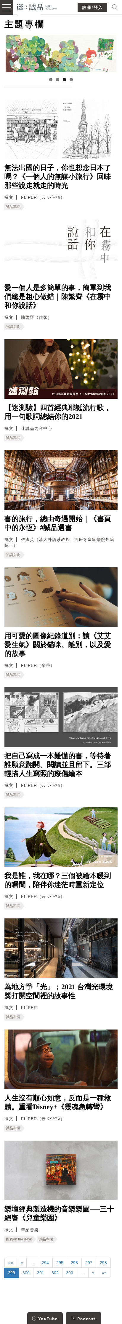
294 (45, 1262)
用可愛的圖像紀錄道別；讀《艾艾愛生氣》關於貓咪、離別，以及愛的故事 (57, 644)
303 (69, 1272)
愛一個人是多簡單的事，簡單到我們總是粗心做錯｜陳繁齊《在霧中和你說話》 (57, 296)
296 (74, 1262)
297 (88, 1262)
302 (55, 1272)
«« (10, 1262)
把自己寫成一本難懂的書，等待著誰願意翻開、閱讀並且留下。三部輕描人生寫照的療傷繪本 (57, 764)
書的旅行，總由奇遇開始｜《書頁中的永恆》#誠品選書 (57, 523)
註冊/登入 (92, 7)
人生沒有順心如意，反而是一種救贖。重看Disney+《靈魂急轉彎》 (57, 1102)
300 (26, 1272)
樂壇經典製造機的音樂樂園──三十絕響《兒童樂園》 (59, 1213)
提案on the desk (19, 1239)
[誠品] (37, 6)
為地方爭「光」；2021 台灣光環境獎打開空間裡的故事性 (58, 991)
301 (40, 1272)
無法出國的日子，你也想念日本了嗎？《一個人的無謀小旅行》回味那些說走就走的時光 (57, 176)
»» (104, 1272)
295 (59, 1262)
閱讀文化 (13, 327)
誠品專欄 (13, 207)
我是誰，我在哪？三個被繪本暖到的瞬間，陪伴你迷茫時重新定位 (57, 880)
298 (103, 1262)
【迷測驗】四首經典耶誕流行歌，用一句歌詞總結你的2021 (57, 412)
